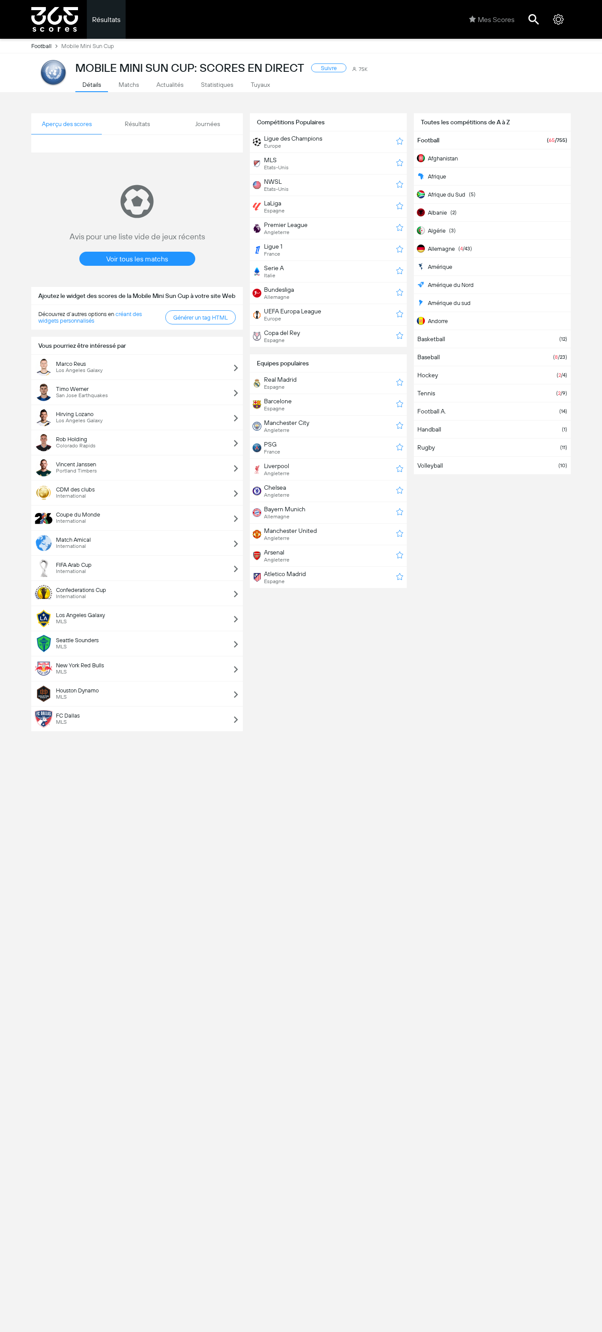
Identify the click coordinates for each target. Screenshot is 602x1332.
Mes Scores (496, 19)
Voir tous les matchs (137, 259)
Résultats (106, 19)
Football (41, 46)
